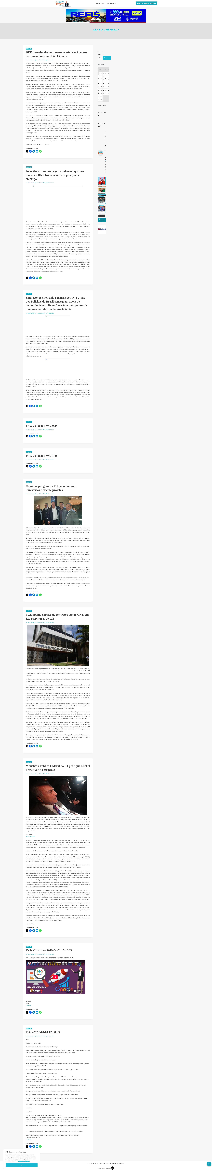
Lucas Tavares (31, 60)
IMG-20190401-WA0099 (41, 425)
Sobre (103, 3)
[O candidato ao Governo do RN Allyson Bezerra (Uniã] (102, 209)
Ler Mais (28, 1005)
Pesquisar (107, 58)
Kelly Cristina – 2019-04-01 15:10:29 (49, 950)
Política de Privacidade (24, 1161)
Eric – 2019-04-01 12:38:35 (43, 1032)
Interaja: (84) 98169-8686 (146, 3)
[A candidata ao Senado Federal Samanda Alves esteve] (102, 181)
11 (105, 78)
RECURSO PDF (30, 837)
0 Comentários (51, 60)
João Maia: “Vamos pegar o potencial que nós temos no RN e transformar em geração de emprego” (55, 175)
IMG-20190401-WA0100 (41, 456)
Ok (21, 1165)
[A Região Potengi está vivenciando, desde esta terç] (102, 199)
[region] (21, 1159)
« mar (100, 105)
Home (98, 3)
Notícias (29, 48)
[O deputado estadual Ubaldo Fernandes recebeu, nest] (102, 190)
